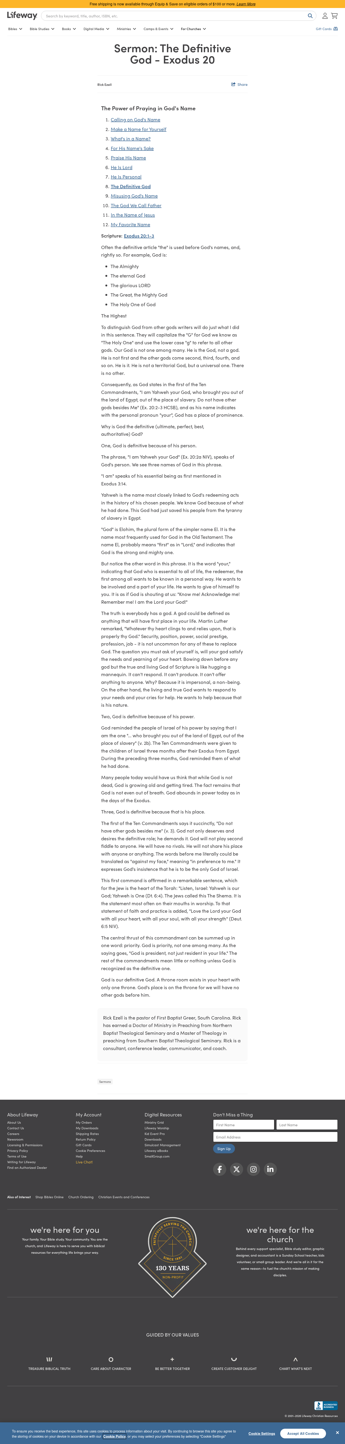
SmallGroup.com (157, 1156)
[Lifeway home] (22, 16)
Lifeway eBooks (156, 1150)
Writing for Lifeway (21, 1161)
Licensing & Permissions (24, 1145)
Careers (13, 1133)
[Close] (337, 1432)
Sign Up (224, 1148)
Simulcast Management (163, 1145)
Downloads (153, 1139)
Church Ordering (81, 1196)
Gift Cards (84, 1145)
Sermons (105, 1081)
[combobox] (178, 16)
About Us (14, 1122)
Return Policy (86, 1139)
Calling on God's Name (135, 119)
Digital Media (94, 28)
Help (79, 1156)
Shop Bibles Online (49, 1196)
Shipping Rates (87, 1133)
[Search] (309, 16)
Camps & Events (156, 28)
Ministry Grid (154, 1122)
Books (66, 28)
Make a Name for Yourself (138, 129)
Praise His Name (128, 157)
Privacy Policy (17, 1150)
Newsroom (15, 1139)
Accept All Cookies (303, 1433)
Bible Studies (39, 28)
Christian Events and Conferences (124, 1196)
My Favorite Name (130, 224)
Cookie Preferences (90, 1150)
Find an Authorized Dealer (27, 1167)
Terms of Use (17, 1156)
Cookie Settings (262, 1433)
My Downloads (87, 1128)
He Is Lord (121, 167)
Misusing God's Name (134, 195)
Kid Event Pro (155, 1133)
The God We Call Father (136, 205)
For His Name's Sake (132, 148)
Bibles (12, 28)
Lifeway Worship (157, 1128)
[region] (172, 1433)
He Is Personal (126, 176)
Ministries (124, 28)
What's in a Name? (131, 138)
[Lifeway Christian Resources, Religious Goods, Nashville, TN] (326, 1405)
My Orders (84, 1122)
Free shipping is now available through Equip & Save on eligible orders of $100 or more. (173, 4)
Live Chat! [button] (84, 1161)
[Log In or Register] (325, 16)
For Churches (191, 28)
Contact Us (15, 1128)
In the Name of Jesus (133, 214)
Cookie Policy (114, 1436)
